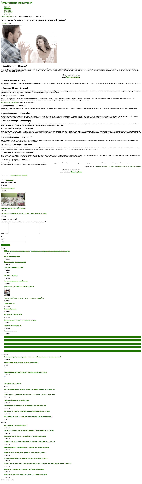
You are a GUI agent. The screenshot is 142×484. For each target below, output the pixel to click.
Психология (7, 6)
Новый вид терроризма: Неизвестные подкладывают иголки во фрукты (29, 430)
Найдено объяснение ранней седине (16, 400)
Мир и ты (6, 7)
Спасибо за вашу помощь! (13, 383)
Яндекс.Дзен (76, 172)
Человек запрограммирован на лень (19, 351)
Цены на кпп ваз (9, 303)
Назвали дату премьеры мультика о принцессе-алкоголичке (25, 405)
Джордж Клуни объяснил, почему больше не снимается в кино (25, 372)
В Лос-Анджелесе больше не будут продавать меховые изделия (26, 447)
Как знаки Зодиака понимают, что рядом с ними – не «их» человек (24, 213)
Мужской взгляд (8, 11)
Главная (3, 16)
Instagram (18, 175)
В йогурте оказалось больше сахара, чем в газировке (27, 347)
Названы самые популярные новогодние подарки (21, 362)
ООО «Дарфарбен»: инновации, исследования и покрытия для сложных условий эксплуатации (37, 251)
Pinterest (24, 175)
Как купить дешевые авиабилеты (15, 281)
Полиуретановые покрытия (13, 267)
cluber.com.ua (9, 180)
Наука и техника (8, 12)
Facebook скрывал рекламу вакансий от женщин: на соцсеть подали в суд (29, 441)
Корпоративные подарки (12, 325)
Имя (2, 236)
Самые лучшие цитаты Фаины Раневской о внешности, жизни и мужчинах (29, 394)
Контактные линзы (10, 331)
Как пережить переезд (12, 256)
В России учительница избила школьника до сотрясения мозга (25, 474)
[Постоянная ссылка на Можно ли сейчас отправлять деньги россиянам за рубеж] (7, 295)
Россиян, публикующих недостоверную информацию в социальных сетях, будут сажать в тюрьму (37, 463)
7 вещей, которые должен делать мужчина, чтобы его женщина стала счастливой (32, 357)
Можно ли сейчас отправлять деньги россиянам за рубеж (24, 298)
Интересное (7, 8)
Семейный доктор (10, 309)
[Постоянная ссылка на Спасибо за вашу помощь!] (7, 381)
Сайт (2, 242)
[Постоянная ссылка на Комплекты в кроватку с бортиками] (13, 205)
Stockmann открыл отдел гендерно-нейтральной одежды (24, 469)
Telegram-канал (72, 77)
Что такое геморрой (8, 188)
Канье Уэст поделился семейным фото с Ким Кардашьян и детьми (27, 411)
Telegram (13, 175)
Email (2, 239)
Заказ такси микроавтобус (13, 314)
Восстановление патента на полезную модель (20, 320)
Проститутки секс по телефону (9, 102)
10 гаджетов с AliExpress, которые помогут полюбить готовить (25, 458)
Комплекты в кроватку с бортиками (13, 208)
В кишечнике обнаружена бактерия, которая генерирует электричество (35, 344)
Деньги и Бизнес (8, 14)
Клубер (139, 166)
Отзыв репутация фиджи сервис (15, 262)
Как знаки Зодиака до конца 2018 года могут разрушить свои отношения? (29, 389)
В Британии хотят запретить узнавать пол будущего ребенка (25, 452)
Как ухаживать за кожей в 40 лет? (15, 425)
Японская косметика (11, 275)
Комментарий (4, 233)
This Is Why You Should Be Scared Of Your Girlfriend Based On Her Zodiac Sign (115, 166)
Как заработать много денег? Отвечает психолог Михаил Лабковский (28, 416)
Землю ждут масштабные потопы (18, 340)
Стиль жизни (7, 10)
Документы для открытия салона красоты (19, 286)
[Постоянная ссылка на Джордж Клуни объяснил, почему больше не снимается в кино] (7, 369)
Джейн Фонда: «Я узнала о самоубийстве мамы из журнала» (25, 436)
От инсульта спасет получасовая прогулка (22, 337)
